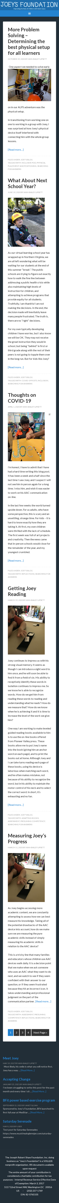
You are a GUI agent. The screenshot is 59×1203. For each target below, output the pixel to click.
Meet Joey (11, 1058)
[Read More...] (28, 1070)
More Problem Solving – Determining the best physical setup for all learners (29, 41)
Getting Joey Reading (22, 591)
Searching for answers (20, 383)
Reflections (28, 574)
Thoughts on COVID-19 (22, 398)
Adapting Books (30, 818)
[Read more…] (16, 149)
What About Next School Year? (27, 183)
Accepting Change (16, 1079)
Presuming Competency (32, 821)
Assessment (14, 821)
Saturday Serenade (17, 1121)
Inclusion (43, 380)
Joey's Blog (27, 159)
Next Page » (40, 1032)
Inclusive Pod (29, 163)
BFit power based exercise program (29, 1100)
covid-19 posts (29, 380)
